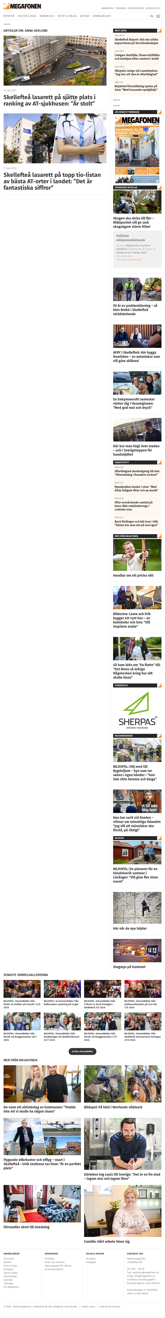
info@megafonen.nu (144, 1276)
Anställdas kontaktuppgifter (141, 1279)
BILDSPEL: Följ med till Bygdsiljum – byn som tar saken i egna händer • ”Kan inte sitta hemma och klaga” (135, 773)
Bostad (84, 16)
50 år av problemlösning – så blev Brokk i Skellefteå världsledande (135, 310)
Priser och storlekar (55, 1262)
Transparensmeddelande (128, 259)
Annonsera (107, 8)
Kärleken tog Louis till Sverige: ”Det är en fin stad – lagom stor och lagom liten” (122, 1176)
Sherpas (116, 1306)
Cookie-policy (88, 1306)
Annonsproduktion (54, 1269)
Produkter (50, 1258)
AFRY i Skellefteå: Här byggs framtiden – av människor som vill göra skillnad (136, 356)
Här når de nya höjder (130, 928)
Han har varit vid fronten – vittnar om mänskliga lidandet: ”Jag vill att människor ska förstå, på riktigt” (137, 824)
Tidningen (120, 8)
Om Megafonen (136, 8)
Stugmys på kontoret (129, 967)
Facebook (91, 1258)
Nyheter (9, 16)
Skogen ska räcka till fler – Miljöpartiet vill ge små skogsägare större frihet (133, 222)
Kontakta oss (153, 8)
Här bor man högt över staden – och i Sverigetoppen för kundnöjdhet (136, 450)
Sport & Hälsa (67, 16)
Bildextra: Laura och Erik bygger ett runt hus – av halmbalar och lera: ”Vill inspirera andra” (132, 620)
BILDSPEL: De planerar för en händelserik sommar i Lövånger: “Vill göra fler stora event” (135, 875)
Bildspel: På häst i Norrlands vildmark (113, 1107)
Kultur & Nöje (27, 16)
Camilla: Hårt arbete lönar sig (107, 1241)
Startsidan (9, 1258)
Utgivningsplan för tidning (58, 1265)
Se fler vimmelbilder (82, 1051)
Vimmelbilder (102, 16)
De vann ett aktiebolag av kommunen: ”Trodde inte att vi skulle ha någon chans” (40, 1109)
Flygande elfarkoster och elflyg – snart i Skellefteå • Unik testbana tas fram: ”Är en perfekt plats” (42, 1164)
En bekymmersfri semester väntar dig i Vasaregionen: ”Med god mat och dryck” (134, 403)
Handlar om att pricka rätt (133, 575)
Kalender (8, 1280)
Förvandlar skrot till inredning (26, 1227)
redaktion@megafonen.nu (145, 1272)
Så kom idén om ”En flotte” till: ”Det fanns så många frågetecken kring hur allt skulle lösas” (136, 671)
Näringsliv (47, 16)
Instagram (91, 1262)
